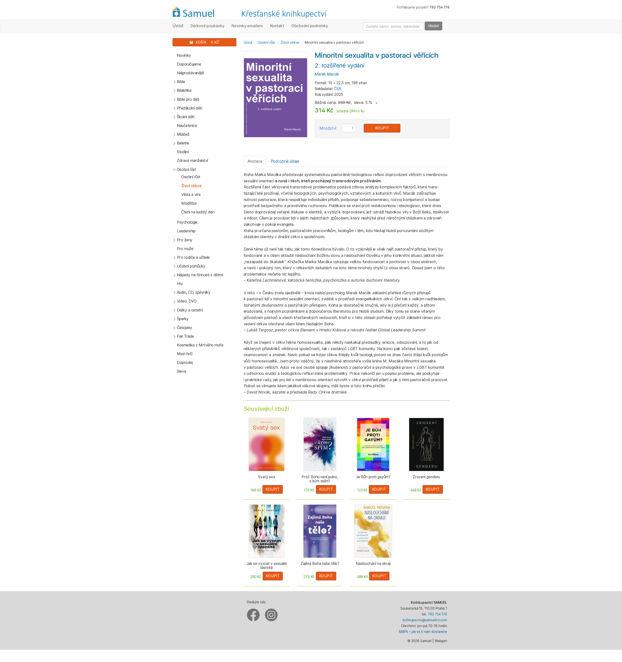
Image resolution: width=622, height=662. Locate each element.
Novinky (184, 55)
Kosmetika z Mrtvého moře (200, 345)
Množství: (328, 128)
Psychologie (187, 222)
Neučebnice (187, 125)
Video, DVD (187, 301)
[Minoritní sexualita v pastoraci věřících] (275, 94)
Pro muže (185, 248)
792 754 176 (437, 614)
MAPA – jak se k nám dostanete (423, 632)
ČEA (337, 88)
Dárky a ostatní (190, 310)
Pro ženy (184, 239)
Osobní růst (186, 169)
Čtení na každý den (197, 211)
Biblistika (184, 90)
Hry (180, 283)
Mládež (183, 134)
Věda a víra (190, 194)
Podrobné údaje (285, 161)
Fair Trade (185, 336)
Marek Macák (327, 74)
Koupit (382, 128)
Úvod (178, 25)
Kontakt (277, 25)
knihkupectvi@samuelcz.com (425, 620)
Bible (181, 81)
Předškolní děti (189, 108)
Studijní (183, 151)
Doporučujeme (189, 64)
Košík (206, 42)
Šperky (183, 318)
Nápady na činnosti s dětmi (200, 274)
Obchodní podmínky (309, 25)
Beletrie (183, 143)
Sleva (181, 371)
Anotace (255, 161)
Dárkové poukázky (207, 25)
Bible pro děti (188, 99)
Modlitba (188, 203)
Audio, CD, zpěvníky (193, 292)
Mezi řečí (184, 353)
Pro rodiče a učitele (193, 257)
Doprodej (185, 362)
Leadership (186, 230)
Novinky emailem (247, 25)
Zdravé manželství (192, 160)
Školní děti (185, 116)
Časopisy (184, 327)
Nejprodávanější (190, 72)
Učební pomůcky (191, 266)
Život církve (191, 185)
